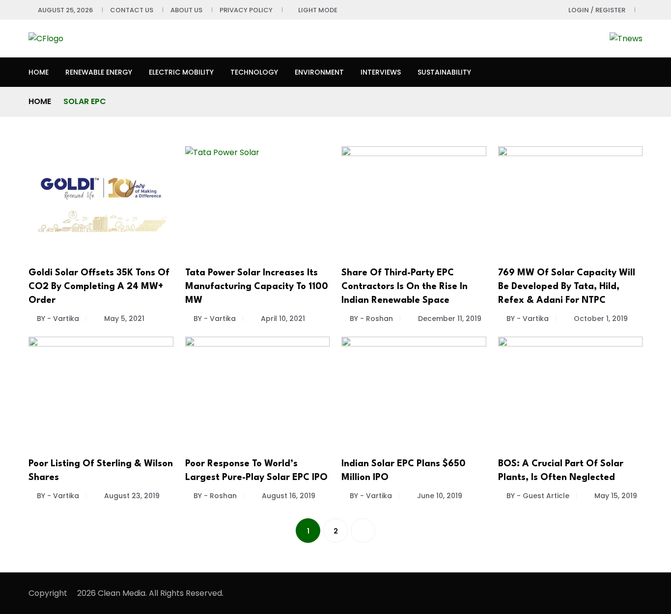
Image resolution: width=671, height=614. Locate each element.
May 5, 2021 (124, 318)
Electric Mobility (181, 72)
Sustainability (444, 72)
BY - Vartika (58, 318)
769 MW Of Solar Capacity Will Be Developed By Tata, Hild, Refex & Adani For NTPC (566, 286)
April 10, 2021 (283, 318)
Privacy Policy (246, 10)
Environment (319, 72)
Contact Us (131, 10)
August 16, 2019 (288, 496)
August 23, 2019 (132, 496)
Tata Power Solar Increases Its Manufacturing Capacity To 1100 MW (256, 286)
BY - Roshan (371, 318)
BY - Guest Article (537, 496)
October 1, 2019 (601, 318)
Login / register (596, 10)
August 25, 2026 (65, 10)
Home (38, 72)
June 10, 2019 (439, 496)
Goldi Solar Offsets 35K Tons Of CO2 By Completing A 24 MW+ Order (98, 286)
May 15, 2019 (615, 496)
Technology (254, 72)
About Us (186, 10)
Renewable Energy (98, 72)
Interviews (381, 72)
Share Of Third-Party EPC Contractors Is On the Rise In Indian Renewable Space (404, 286)
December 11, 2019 (449, 318)
